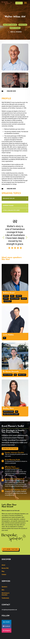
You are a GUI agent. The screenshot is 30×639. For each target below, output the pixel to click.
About (3, 565)
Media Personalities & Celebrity (11, 414)
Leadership (23, 298)
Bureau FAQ (5, 568)
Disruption (18, 295)
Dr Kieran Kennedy (11, 371)
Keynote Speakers (14, 298)
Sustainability (7, 301)
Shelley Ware (8, 408)
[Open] (25, 3)
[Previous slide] (4, 238)
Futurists (6, 298)
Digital (12, 295)
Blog (3, 571)
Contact (4, 574)
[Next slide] (26, 238)
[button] (15, 198)
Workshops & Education (5, 594)
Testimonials (5, 598)
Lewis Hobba (8, 335)
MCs (4, 337)
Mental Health (22, 374)
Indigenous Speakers (8, 411)
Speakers (4, 587)
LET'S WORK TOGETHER (10, 549)
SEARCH (18, 3)
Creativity (6, 295)
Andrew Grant (9, 293)
